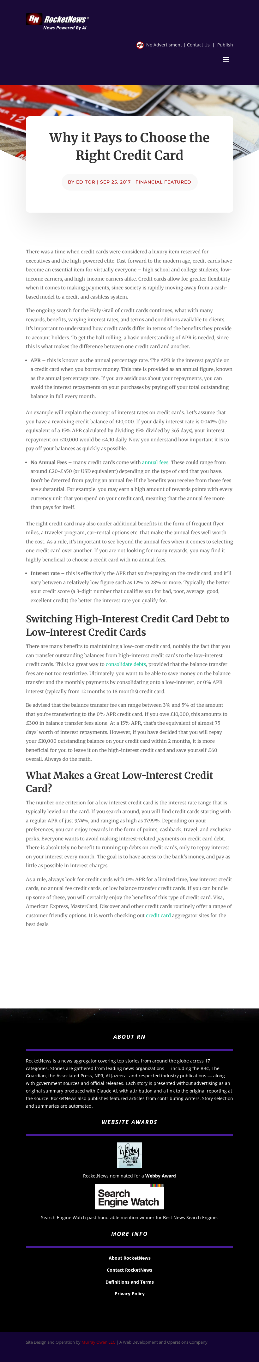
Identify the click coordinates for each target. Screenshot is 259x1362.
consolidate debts (126, 664)
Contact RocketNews (129, 1270)
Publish (225, 45)
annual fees (155, 462)
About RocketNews (130, 1258)
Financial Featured (163, 182)
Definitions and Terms (129, 1282)
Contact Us (198, 45)
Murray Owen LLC (98, 1342)
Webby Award (160, 1176)
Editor (85, 182)
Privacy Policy (130, 1294)
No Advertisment (164, 45)
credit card (158, 915)
